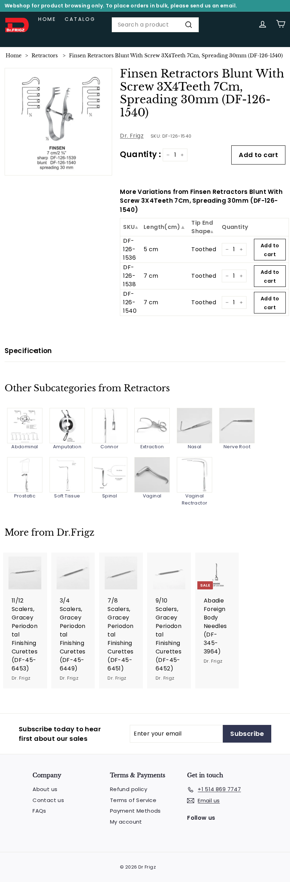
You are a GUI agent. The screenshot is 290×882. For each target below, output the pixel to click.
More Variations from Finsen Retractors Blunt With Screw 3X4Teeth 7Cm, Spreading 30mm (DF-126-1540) (201, 201)
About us (45, 789)
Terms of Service (133, 800)
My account (126, 821)
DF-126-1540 (130, 302)
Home (47, 19)
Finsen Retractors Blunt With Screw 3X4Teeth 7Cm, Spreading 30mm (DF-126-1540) (176, 55)
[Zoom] (58, 121)
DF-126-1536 (129, 249)
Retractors (44, 55)
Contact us (48, 800)
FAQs (39, 810)
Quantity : (140, 154)
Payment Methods (135, 810)
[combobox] (155, 24)
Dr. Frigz (132, 136)
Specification (28, 351)
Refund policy (128, 789)
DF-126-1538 (129, 275)
